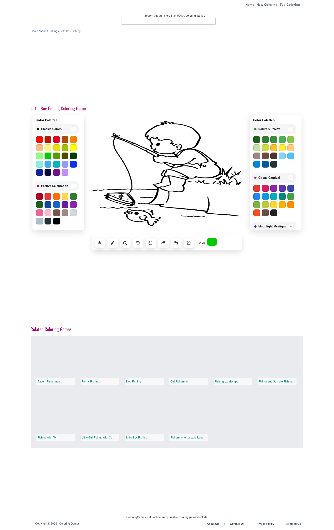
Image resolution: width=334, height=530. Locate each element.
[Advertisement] (167, 70)
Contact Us (237, 523)
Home (249, 4)
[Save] (189, 243)
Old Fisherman (179, 381)
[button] (57, 129)
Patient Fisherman (48, 381)
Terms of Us (293, 523)
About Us (213, 523)
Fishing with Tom (47, 437)
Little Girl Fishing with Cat (97, 437)
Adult (43, 31)
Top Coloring (290, 4)
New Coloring (267, 4)
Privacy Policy (265, 523)
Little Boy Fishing (136, 437)
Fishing (52, 31)
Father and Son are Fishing (276, 381)
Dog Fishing (133, 381)
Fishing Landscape (226, 381)
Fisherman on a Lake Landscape (190, 437)
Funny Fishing (90, 381)
